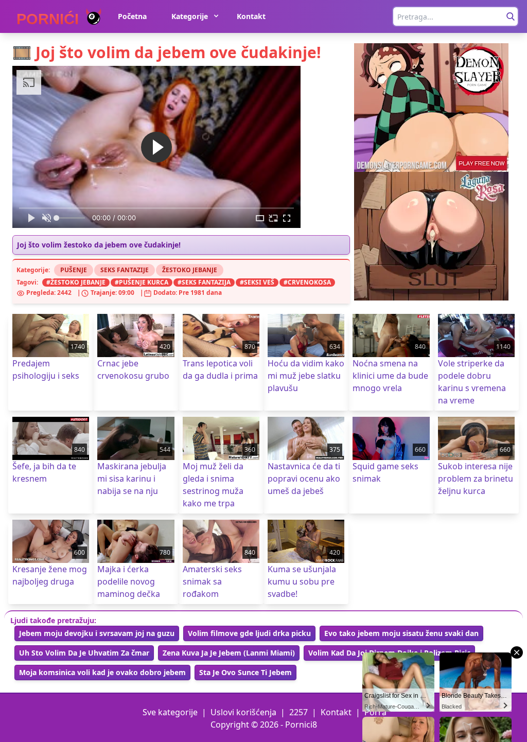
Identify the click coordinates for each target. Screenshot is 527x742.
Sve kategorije (170, 712)
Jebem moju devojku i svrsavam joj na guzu (96, 633)
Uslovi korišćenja (243, 712)
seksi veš (259, 282)
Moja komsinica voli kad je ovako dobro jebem (102, 672)
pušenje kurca (143, 282)
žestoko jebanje (78, 282)
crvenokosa (309, 282)
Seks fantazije (124, 270)
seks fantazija (206, 282)
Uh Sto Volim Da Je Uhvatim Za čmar (84, 653)
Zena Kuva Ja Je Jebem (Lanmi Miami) (229, 653)
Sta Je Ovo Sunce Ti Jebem (245, 672)
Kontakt (251, 16)
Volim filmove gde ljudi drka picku (249, 633)
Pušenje (73, 270)
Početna (132, 16)
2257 (298, 712)
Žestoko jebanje (189, 270)
